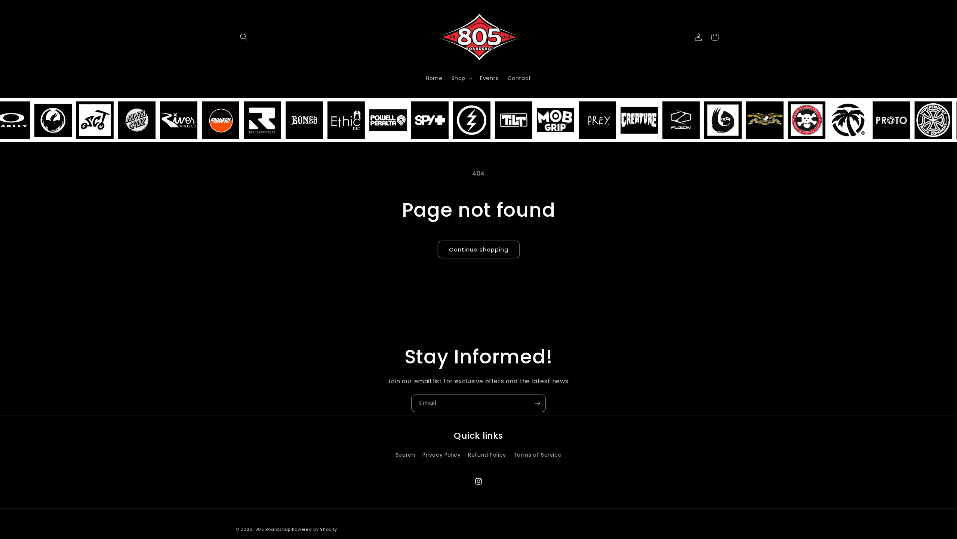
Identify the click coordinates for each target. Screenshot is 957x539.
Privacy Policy (441, 455)
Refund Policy (487, 455)
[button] (244, 37)
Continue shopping (478, 249)
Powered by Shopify (314, 529)
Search (405, 455)
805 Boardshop (273, 529)
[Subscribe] (537, 403)
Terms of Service (538, 455)
